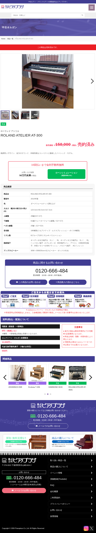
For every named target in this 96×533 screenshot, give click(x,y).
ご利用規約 (55, 498)
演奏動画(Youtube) (58, 479)
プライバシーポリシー (60, 504)
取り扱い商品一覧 (58, 460)
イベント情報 (56, 473)
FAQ (52, 485)
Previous (5, 377)
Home (3, 39)
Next (92, 81)
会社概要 (54, 491)
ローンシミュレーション (67, 174)
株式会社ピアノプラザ (48, 405)
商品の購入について (59, 467)
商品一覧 (10, 39)
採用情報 (54, 516)
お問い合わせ (56, 510)
